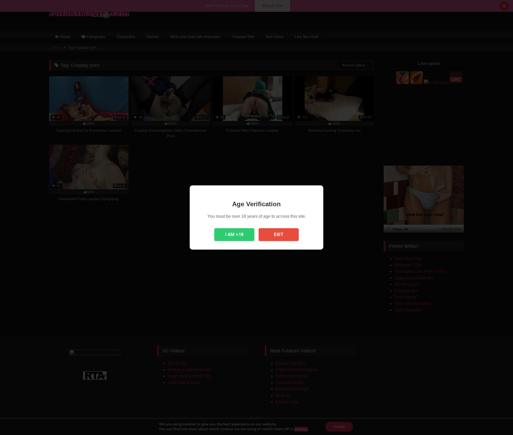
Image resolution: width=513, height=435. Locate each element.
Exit (278, 234)
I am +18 (234, 234)
